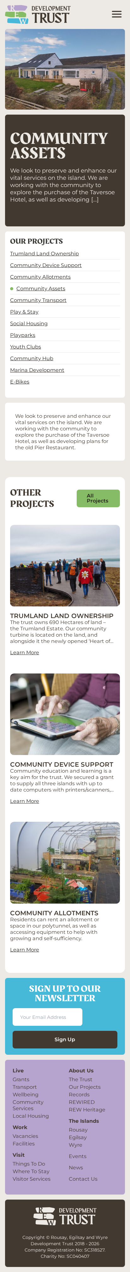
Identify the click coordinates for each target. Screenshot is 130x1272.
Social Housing (29, 323)
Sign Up (65, 1039)
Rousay (78, 1130)
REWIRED (82, 1102)
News (76, 1167)
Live (18, 1070)
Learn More (24, 652)
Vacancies (25, 1136)
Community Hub (31, 358)
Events (77, 1156)
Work (20, 1127)
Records (79, 1094)
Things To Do (29, 1164)
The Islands (84, 1121)
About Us (81, 1070)
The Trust (80, 1079)
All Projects (97, 498)
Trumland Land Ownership (44, 253)
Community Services (28, 1105)
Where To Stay (31, 1171)
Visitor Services (31, 1179)
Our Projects (85, 1087)
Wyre (75, 1145)
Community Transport (38, 300)
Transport (25, 1087)
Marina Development (37, 370)
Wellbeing (25, 1094)
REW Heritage (87, 1109)
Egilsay (78, 1137)
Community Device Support (46, 265)
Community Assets (40, 288)
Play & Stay (24, 312)
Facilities (24, 1143)
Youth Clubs (25, 347)
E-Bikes (19, 381)
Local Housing (31, 1116)
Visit (19, 1155)
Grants (21, 1079)
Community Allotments (40, 277)
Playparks (22, 335)
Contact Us (83, 1179)
